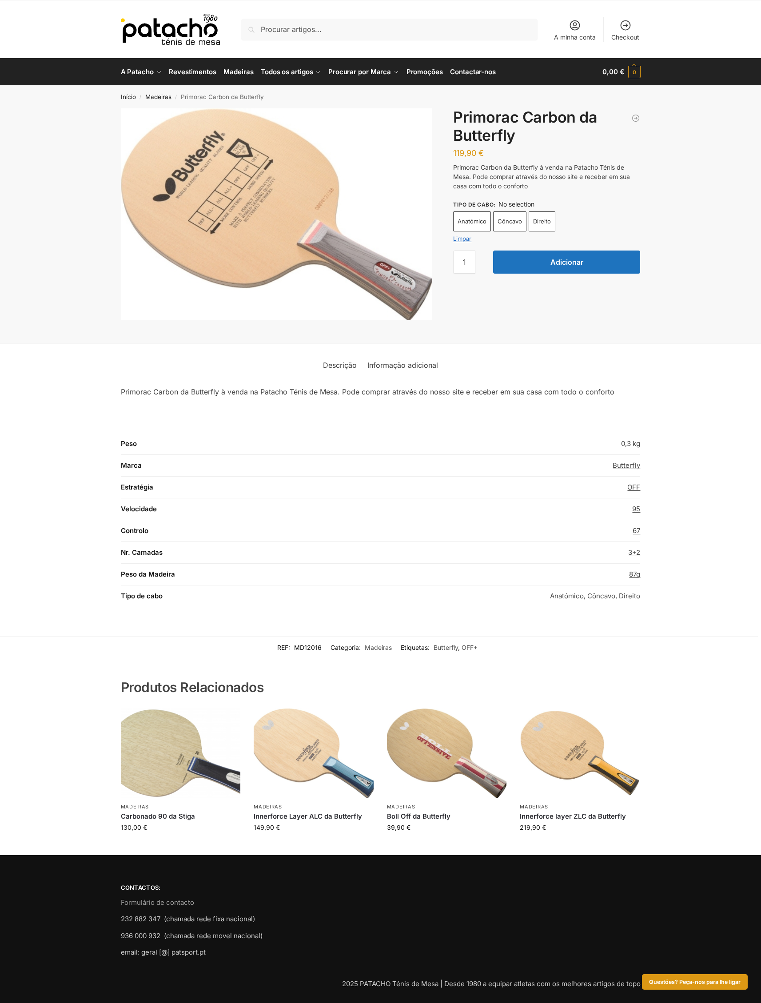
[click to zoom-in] (277, 214)
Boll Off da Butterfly (418, 816)
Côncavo (510, 221)
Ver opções (180, 846)
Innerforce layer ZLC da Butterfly (573, 816)
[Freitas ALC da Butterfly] (635, 118)
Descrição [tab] (340, 365)
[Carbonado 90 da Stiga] (181, 753)
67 (636, 530)
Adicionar (566, 262)
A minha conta (575, 37)
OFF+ (470, 647)
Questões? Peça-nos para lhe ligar (695, 982)
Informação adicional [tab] (402, 365)
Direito (542, 221)
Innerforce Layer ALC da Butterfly (308, 816)
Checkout (625, 37)
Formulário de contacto (157, 902)
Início (128, 96)
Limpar (462, 238)
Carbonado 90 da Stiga (158, 816)
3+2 (634, 552)
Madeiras (158, 96)
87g (634, 574)
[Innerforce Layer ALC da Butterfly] (314, 753)
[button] (621, 72)
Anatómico (472, 221)
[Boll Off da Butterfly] (447, 753)
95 (636, 509)
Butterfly (626, 465)
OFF (633, 487)
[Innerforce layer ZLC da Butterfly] (580, 753)
